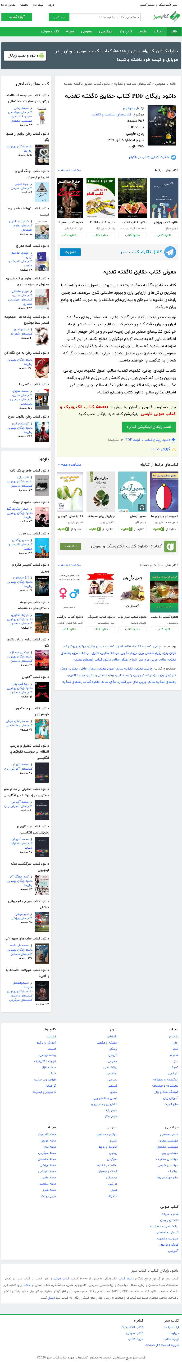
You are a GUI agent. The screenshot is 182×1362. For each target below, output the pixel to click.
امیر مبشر (22, 914)
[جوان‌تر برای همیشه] (100, 492)
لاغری (95, 653)
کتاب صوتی (50, 31)
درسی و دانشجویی (105, 1098)
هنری (113, 1190)
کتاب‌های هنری (22, 295)
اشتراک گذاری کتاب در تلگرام (149, 157)
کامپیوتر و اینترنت (44, 1092)
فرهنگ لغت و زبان (166, 1092)
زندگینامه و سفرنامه (165, 1080)
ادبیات (159, 31)
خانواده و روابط (108, 1147)
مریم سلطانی (20, 291)
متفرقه (112, 1196)
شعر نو (173, 1055)
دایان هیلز (172, 228)
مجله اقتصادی (47, 1159)
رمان (175, 1043)
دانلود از (171, 529)
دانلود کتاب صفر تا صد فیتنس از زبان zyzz (69, 222)
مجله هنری (49, 1190)
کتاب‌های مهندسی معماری (21, 119)
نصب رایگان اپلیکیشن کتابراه (149, 426)
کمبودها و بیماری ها (164, 516)
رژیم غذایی (129, 653)
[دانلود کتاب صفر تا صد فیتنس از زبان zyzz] (69, 198)
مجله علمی (49, 1178)
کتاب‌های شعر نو (21, 334)
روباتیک (173, 1171)
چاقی (157, 646)
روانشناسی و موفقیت (164, 1226)
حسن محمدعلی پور (166, 522)
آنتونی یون (107, 522)
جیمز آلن (140, 522)
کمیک (174, 1067)
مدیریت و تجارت (167, 1239)
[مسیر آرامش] (132, 492)
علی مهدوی (131, 108)
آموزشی (173, 1251)
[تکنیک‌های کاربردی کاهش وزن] (69, 492)
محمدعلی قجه (19, 945)
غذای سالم (120, 659)
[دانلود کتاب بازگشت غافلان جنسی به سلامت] (69, 592)
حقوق (113, 1092)
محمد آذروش (20, 765)
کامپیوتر (125, 31)
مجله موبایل (48, 1141)
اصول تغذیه (114, 646)
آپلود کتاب (17, 17)
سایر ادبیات (171, 1104)
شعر (175, 1049)
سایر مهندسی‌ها (167, 1178)
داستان (173, 1037)
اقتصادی (111, 1037)
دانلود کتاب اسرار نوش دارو (132, 617)
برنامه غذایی (110, 653)
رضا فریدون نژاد (105, 228)
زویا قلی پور (21, 684)
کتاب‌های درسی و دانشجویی (21, 401)
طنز (176, 1061)
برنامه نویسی (47, 1055)
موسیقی (111, 1178)
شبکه (52, 1073)
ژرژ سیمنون (21, 578)
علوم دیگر (111, 1117)
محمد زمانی (21, 108)
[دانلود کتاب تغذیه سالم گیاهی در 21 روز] (132, 198)
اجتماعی (112, 1073)
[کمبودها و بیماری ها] (164, 492)
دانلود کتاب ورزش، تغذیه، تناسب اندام (164, 222)
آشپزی (113, 1141)
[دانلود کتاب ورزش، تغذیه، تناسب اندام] (164, 198)
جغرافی (112, 1061)
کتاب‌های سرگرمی (20, 1000)
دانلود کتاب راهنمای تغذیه (92, 659)
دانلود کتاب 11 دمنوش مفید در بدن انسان (164, 617)
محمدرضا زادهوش (17, 721)
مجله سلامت (47, 1184)
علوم (143, 31)
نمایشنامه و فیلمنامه (165, 1086)
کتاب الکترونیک (132, 1327)
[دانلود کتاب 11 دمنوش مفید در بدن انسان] (164, 592)
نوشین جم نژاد (19, 652)
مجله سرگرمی (47, 1153)
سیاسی (112, 1080)
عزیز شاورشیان (74, 228)
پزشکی (113, 1049)
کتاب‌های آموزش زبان (18, 769)
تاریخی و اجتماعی (166, 1232)
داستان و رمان (169, 1220)
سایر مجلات (48, 1196)
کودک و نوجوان (107, 1171)
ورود (51, 5)
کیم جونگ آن (19, 877)
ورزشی (112, 1184)
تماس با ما (8, 5)
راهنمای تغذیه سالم (162, 682)
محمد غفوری (20, 391)
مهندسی (105, 31)
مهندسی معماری (167, 1147)
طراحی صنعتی (169, 1135)
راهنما (24, 5)
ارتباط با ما (171, 1327)
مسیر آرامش (138, 516)
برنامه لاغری (81, 653)
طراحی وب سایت (45, 1080)
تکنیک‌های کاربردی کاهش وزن (69, 516)
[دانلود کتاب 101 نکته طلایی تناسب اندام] (100, 198)
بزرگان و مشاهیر (106, 1135)
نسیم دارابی (75, 522)
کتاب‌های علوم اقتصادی (23, 228)
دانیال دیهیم (138, 623)
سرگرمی (112, 1159)
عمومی (86, 31)
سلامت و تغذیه (107, 1165)
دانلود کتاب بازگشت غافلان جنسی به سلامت (69, 617)
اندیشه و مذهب (107, 1043)
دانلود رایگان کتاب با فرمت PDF (148, 440)
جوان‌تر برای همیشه (101, 516)
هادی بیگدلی (20, 540)
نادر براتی (23, 477)
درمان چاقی (96, 646)
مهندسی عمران (168, 1141)
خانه (174, 31)
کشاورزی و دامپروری (104, 1104)
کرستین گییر (20, 424)
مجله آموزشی (47, 1171)
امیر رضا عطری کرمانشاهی (69, 623)
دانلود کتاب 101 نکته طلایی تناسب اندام (100, 222)
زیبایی (113, 1153)
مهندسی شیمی (168, 1165)
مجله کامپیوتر (47, 1135)
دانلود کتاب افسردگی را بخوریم (100, 617)
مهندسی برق (170, 1153)
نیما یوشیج (21, 329)
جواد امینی (21, 184)
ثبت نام (38, 5)
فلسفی (112, 1086)
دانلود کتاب (164, 235)
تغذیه (147, 646)
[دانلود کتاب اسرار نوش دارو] (132, 592)
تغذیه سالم (133, 646)
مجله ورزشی (48, 1165)
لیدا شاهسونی (105, 623)
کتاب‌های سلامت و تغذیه (111, 114)
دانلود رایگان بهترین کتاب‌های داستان (19, 484)
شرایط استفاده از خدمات (162, 1345)
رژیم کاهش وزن (150, 653)
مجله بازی (49, 1147)
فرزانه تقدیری (20, 615)
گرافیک (51, 1086)
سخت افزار (49, 1067)
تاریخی (112, 1055)
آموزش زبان (170, 1098)
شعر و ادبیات (169, 1214)
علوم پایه (111, 1110)
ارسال (51, 1298)
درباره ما (173, 1333)
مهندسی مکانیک (167, 1159)
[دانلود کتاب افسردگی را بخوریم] (100, 592)
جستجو (59, 17)
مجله (70, 31)
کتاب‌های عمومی (21, 188)
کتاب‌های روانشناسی (19, 725)
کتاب (26, 1285)
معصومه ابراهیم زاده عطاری (132, 228)
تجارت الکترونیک (45, 1061)
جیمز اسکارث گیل (17, 509)
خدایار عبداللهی (19, 221)
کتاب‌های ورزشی (21, 918)
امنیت (52, 1049)
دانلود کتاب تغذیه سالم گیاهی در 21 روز (132, 222)
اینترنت (51, 1037)
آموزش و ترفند (46, 1043)
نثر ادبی (173, 1073)
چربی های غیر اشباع (144, 659)
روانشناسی (110, 1067)
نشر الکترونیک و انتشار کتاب (158, 5)
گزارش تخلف (160, 449)
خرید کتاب (135, 1339)
